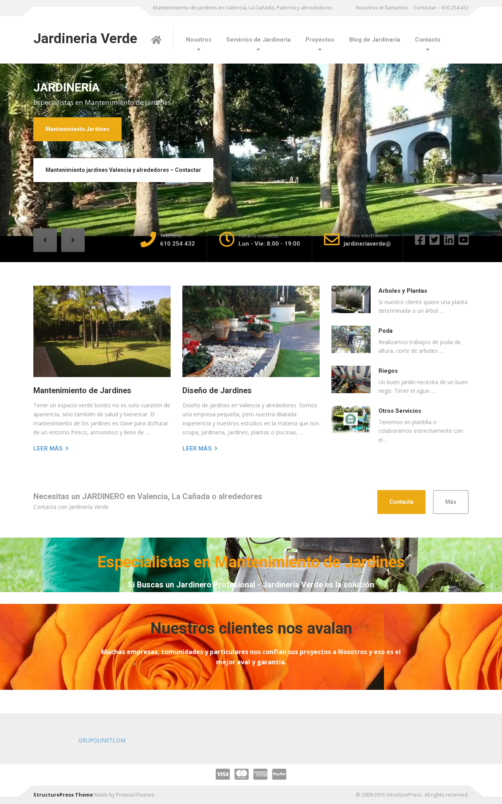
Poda (385, 330)
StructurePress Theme (63, 794)
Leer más (48, 448)
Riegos (388, 370)
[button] (45, 240)
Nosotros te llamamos (382, 7)
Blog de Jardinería (374, 39)
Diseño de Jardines (70, 140)
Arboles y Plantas (402, 290)
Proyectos (320, 39)
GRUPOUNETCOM (102, 740)
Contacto (427, 39)
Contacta (401, 502)
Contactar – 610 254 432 (441, 7)
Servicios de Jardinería (258, 39)
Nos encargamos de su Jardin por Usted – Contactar (114, 181)
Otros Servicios (399, 410)
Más (451, 502)
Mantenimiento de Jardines (82, 390)
